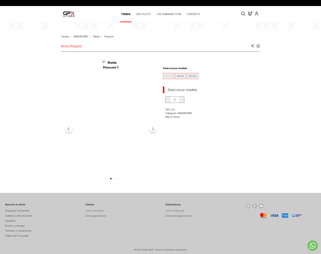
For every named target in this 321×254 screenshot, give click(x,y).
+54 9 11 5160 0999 (175, 211)
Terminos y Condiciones (18, 230)
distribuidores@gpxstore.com (179, 216)
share (252, 46)
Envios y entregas (15, 225)
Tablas (96, 36)
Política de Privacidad (16, 235)
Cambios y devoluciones (18, 215)
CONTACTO (193, 14)
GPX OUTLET (143, 14)
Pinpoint (108, 36)
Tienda (65, 36)
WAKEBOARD (80, 36)
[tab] (111, 178)
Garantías (10, 220)
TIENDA (126, 14)
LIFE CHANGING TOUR (169, 14)
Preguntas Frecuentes (17, 210)
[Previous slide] (68, 129)
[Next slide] (152, 129)
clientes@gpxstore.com (95, 216)
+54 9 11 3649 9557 (94, 211)
